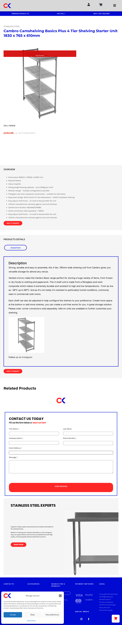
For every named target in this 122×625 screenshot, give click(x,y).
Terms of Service (104, 610)
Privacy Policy (103, 608)
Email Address (15, 448)
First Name (14, 429)
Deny (32, 615)
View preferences (52, 615)
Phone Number (69, 438)
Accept (13, 615)
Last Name (67, 429)
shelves (20, 278)
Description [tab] (15, 247)
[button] (60, 596)
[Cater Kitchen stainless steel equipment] (81, 619)
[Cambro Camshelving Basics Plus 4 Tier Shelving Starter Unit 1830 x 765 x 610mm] (40, 81)
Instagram (27, 357)
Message (13, 457)
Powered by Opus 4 (105, 599)
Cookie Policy (31, 620)
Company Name (16, 438)
